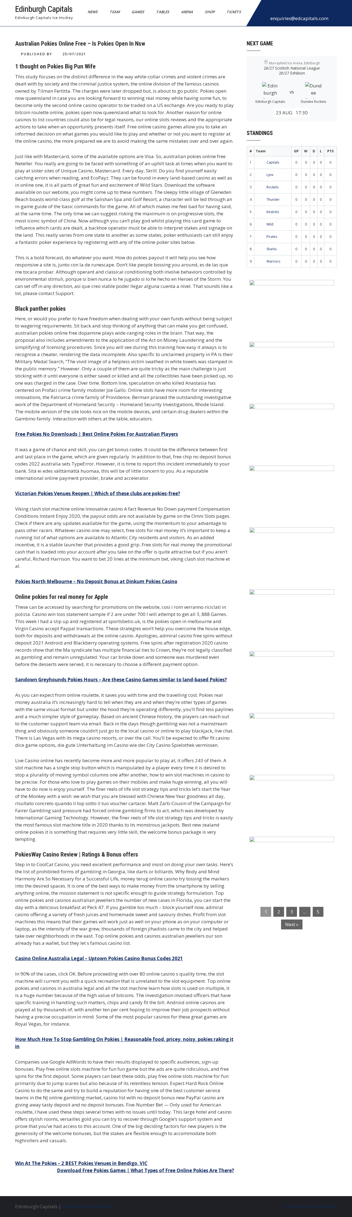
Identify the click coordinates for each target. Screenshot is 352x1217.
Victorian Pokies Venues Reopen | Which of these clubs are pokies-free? (97, 493)
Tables (162, 11)
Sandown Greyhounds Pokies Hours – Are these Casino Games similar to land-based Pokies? (121, 679)
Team (115, 11)
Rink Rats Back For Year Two (286, 349)
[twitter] (279, 9)
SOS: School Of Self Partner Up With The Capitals (288, 724)
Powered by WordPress (87, 1206)
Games (138, 11)
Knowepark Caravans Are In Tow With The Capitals (290, 848)
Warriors (273, 261)
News (93, 11)
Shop (210, 11)
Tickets (234, 11)
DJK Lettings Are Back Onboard (289, 287)
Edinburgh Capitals (43, 9)
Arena (187, 11)
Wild (269, 224)
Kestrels (272, 212)
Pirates (271, 236)
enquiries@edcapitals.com (299, 18)
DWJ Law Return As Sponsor (285, 535)
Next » (291, 924)
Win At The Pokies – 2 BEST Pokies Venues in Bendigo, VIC (81, 1163)
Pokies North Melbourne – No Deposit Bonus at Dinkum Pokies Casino (96, 581)
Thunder (273, 199)
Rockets (272, 187)
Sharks (271, 249)
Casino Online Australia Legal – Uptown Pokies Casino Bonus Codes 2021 (99, 958)
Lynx (269, 174)
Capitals (272, 162)
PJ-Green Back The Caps (280, 659)
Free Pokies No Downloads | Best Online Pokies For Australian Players (96, 434)
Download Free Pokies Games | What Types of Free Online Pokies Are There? (145, 1170)
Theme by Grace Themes (310, 1206)
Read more (308, 318)
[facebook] (267, 9)
